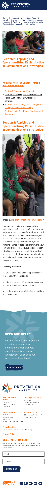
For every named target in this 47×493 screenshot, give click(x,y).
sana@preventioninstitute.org (13, 421)
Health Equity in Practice (19, 18)
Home (5, 18)
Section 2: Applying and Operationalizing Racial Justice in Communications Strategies (23, 97)
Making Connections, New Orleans (26, 219)
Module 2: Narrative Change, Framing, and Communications (23, 19)
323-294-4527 (28, 404)
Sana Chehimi (7, 419)
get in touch (14, 367)
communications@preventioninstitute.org (17, 430)
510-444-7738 (7, 406)
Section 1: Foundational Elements (20, 91)
